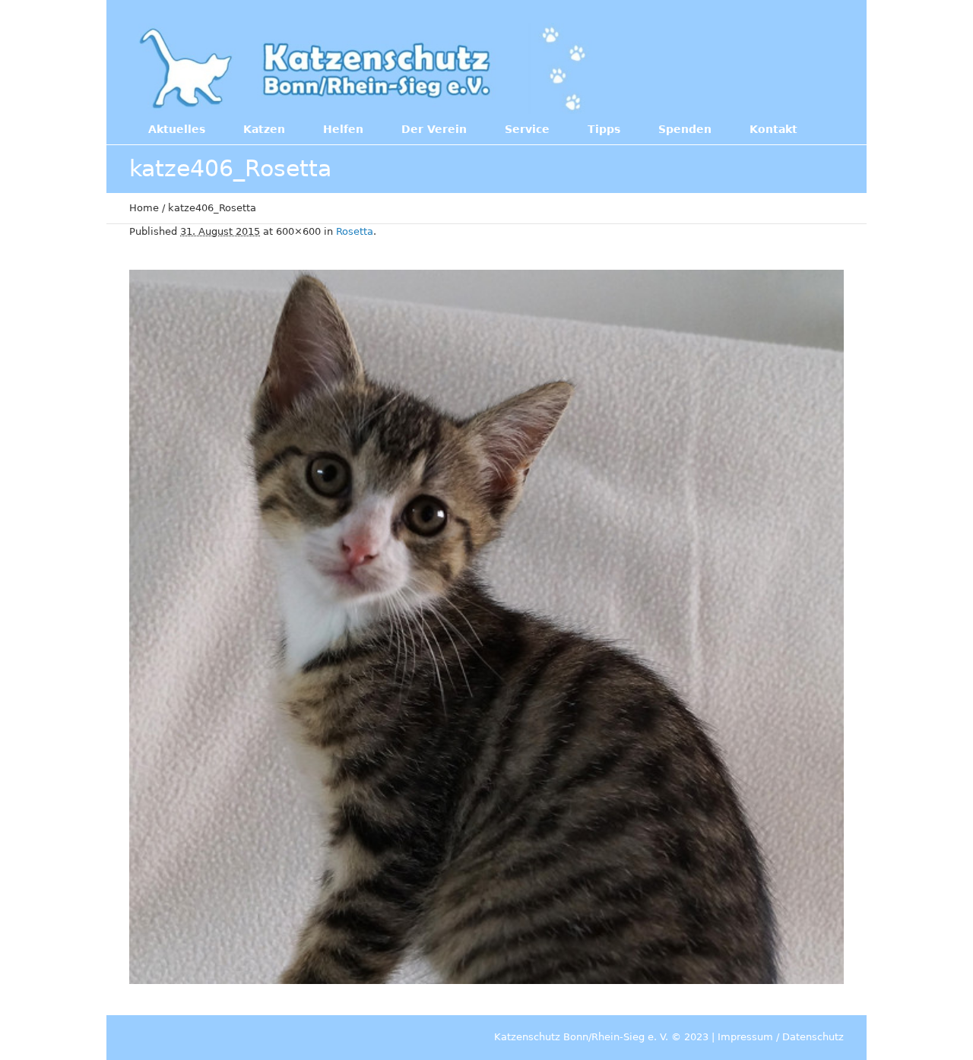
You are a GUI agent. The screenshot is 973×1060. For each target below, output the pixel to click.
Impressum (745, 1037)
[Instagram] (775, 66)
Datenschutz (813, 1037)
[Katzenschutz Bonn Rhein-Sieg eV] (364, 68)
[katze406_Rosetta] (486, 627)
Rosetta (354, 231)
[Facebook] (744, 66)
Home (144, 208)
